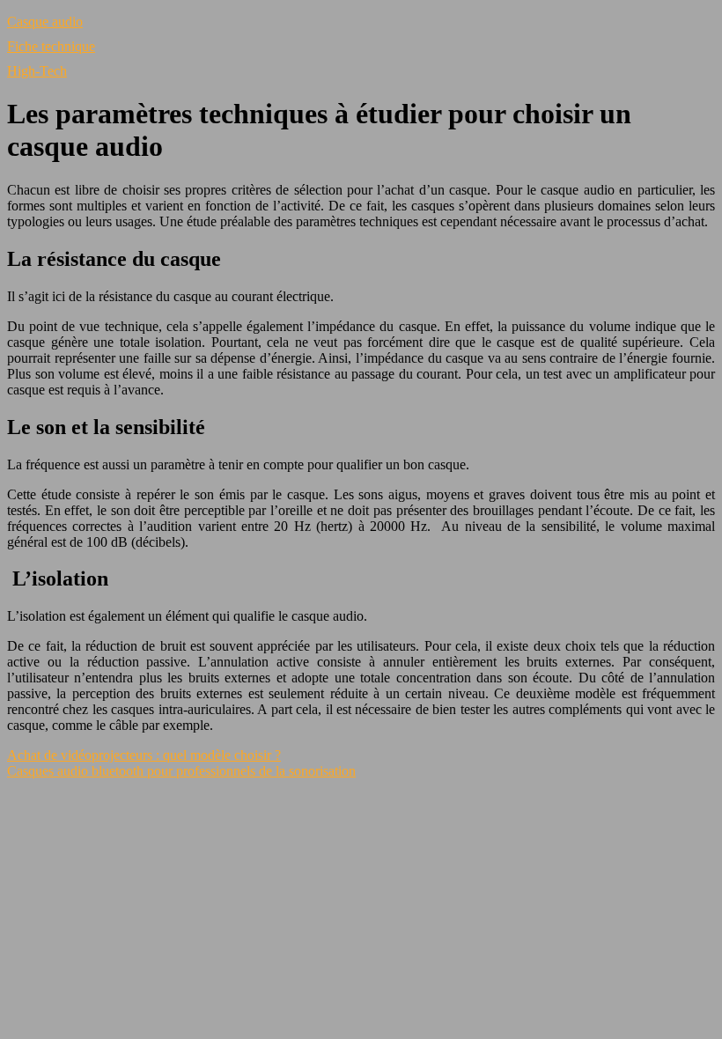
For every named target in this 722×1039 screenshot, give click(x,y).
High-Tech (37, 70)
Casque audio (45, 21)
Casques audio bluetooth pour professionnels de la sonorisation (181, 770)
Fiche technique (51, 46)
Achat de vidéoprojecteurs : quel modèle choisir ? (144, 755)
